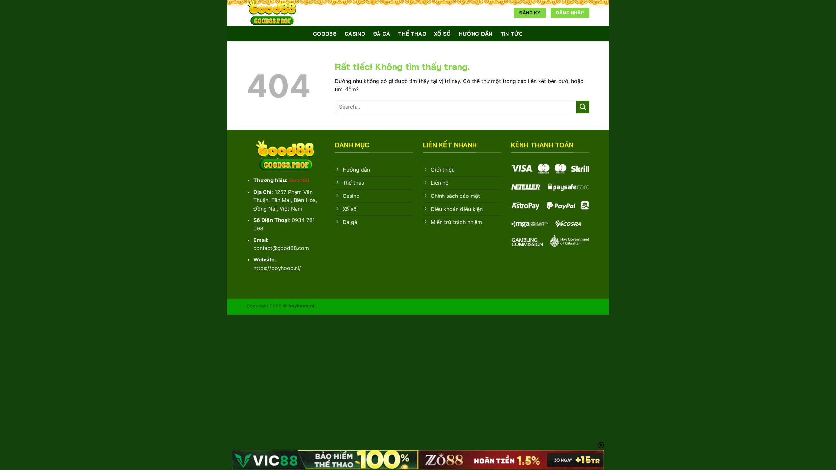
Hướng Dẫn (475, 33)
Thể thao (412, 33)
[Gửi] (582, 107)
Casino (355, 33)
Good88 (325, 33)
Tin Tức (511, 33)
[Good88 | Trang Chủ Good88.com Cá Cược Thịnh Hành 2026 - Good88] (279, 13)
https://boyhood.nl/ (277, 268)
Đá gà (381, 33)
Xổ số (442, 33)
